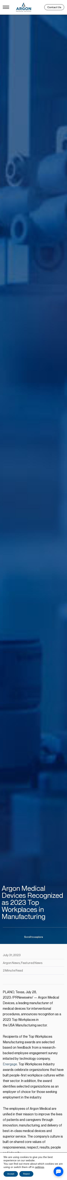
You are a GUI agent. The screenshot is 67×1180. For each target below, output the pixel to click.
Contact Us (54, 7)
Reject (26, 1174)
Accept (10, 1174)
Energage (10, 1064)
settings (39, 1167)
